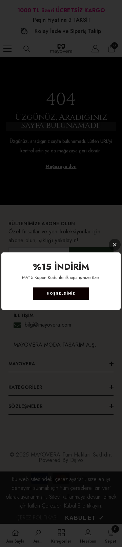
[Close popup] (115, 245)
